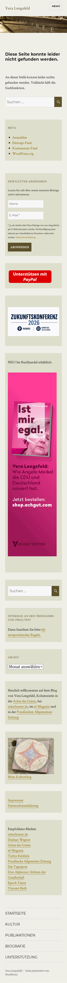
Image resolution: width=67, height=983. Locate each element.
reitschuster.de (18, 706)
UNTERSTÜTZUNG (21, 957)
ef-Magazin (42, 706)
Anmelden (19, 137)
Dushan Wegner (19, 839)
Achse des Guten (24, 701)
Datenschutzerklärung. (26, 237)
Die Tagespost (17, 866)
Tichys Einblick (18, 855)
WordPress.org (23, 153)
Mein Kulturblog (19, 776)
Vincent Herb (17, 888)
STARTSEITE (15, 913)
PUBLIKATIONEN (20, 935)
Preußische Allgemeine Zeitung (29, 861)
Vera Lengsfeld (17, 8)
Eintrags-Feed (22, 142)
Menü (56, 6)
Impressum (15, 800)
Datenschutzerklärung (23, 805)
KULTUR (12, 924)
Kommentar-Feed (24, 148)
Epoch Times (17, 882)
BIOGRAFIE (15, 946)
